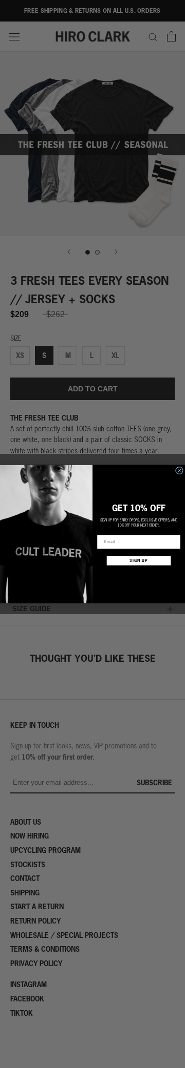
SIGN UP (138, 560)
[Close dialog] (179, 470)
